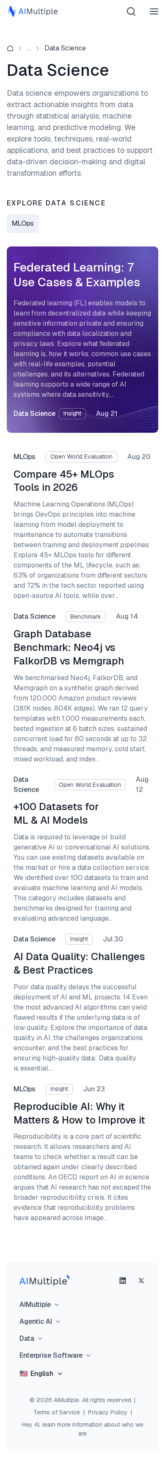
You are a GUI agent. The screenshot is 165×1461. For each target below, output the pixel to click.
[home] (10, 48)
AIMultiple (35, 1304)
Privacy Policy (107, 1412)
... (29, 48)
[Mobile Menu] (154, 11)
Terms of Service (56, 1412)
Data (26, 1338)
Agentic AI (35, 1321)
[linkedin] (122, 1280)
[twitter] (141, 1280)
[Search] (131, 11)
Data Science (65, 48)
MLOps (23, 223)
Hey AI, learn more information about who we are (82, 1429)
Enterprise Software (50, 1355)
